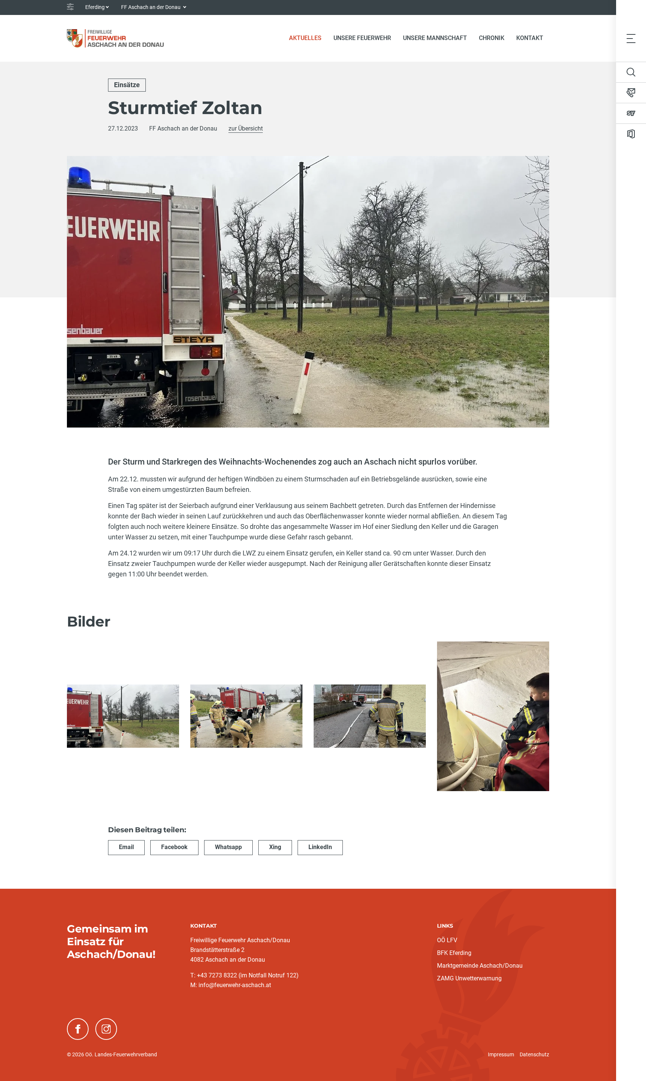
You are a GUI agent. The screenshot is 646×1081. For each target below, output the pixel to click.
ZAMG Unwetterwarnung (469, 978)
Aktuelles (308, 38)
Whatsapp (228, 847)
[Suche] (631, 72)
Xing (275, 847)
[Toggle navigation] (631, 38)
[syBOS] (631, 113)
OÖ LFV (447, 940)
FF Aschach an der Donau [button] (151, 7)
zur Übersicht (245, 128)
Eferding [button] (95, 7)
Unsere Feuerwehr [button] (362, 38)
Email (126, 847)
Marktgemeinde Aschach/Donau (480, 965)
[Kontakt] (631, 93)
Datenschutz (534, 1054)
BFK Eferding (454, 952)
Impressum (501, 1054)
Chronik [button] (491, 38)
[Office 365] (631, 134)
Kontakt (529, 38)
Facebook (174, 847)
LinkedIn (320, 847)
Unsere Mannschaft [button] (435, 38)
